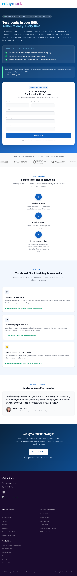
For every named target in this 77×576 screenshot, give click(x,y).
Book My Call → (38, 452)
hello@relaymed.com (12, 487)
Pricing (4, 559)
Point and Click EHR (8, 532)
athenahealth (6, 514)
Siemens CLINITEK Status (48, 528)
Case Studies (6, 552)
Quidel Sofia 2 (44, 524)
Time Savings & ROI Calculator (12, 545)
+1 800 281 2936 (10, 483)
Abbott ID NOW (44, 514)
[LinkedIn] (4, 492)
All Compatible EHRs (8, 535)
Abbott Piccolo (44, 517)
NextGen (5, 528)
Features (5, 556)
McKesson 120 (44, 521)
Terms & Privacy (7, 563)
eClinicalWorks (7, 517)
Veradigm (5, 521)
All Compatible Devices (47, 532)
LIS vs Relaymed (7, 548)
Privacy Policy (59, 572)
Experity (4, 524)
